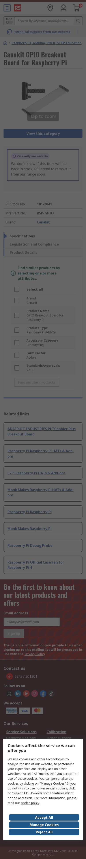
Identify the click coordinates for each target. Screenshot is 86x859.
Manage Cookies (44, 824)
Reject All (44, 832)
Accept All (44, 817)
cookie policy (30, 803)
